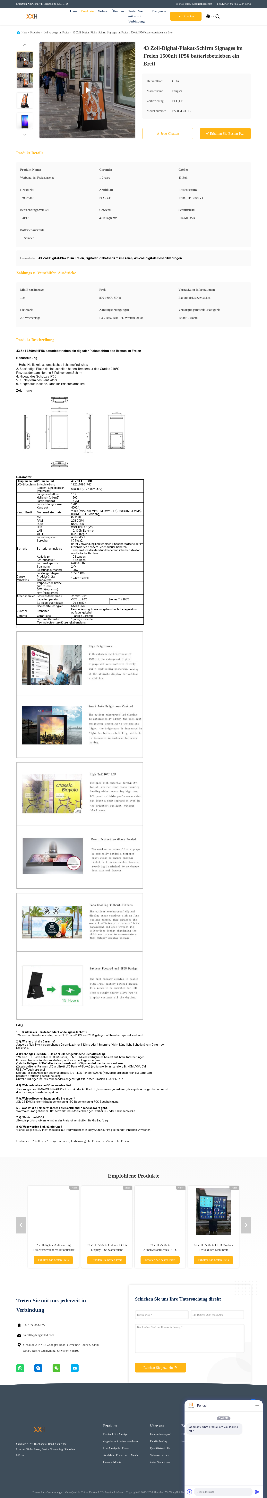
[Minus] (257, 1405)
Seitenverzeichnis (159, 1455)
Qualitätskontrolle (160, 1448)
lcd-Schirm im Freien (115, 1141)
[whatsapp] (25, 1371)
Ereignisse (159, 11)
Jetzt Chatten (186, 16)
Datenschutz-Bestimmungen (47, 1492)
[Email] (79, 1371)
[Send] (257, 1491)
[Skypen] (43, 1371)
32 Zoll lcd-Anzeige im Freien (50, 1141)
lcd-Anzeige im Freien (85, 1141)
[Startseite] (31, 16)
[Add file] (189, 1491)
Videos (103, 11)
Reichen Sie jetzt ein (158, 1368)
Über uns (117, 11)
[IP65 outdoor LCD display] (87, 90)
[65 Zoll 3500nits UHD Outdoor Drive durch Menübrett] (213, 1211)
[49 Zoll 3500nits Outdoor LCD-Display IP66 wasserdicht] (106, 1211)
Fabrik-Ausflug (158, 1441)
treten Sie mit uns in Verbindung (161, 1463)
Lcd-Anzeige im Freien (56, 32)
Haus (73, 11)
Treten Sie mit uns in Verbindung (136, 16)
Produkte (87, 11)
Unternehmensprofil (161, 1434)
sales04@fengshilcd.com (38, 1335)
